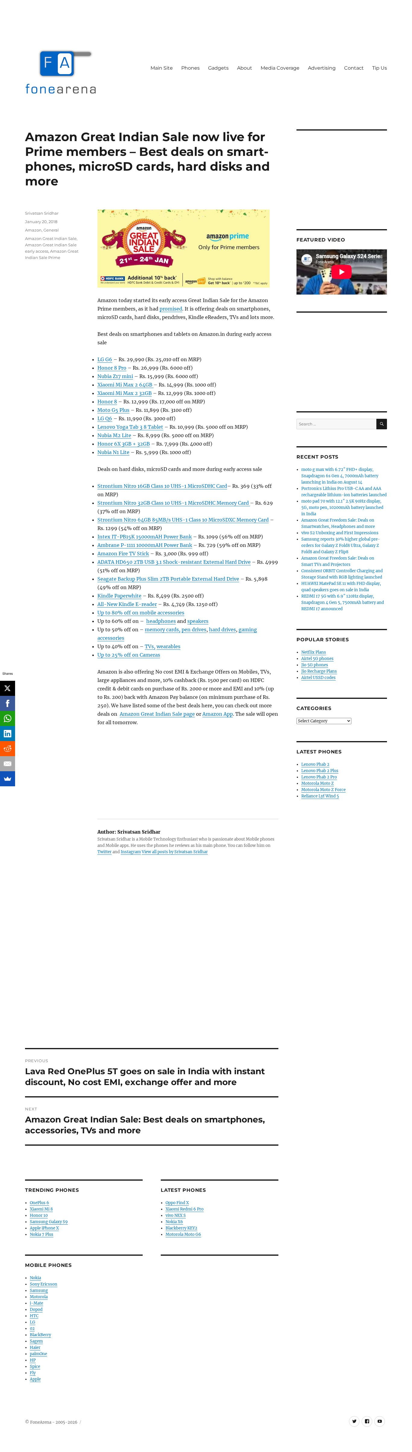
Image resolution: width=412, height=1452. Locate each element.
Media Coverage (280, 68)
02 (32, 1328)
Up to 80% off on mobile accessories (140, 613)
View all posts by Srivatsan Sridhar (175, 851)
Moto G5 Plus (113, 410)
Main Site (162, 68)
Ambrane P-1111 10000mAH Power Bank (144, 545)
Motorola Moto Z (317, 783)
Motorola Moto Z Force (323, 789)
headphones (161, 621)
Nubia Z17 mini (115, 376)
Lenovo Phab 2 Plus (319, 770)
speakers (197, 621)
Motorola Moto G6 (183, 1234)
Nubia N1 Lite (113, 452)
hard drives (222, 630)
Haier (35, 1347)
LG (32, 1322)
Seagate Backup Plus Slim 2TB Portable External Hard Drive (168, 579)
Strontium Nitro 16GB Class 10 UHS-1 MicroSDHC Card (162, 486)
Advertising (322, 68)
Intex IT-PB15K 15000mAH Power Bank (144, 537)
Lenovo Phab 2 (315, 764)
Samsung (39, 1290)
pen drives (194, 630)
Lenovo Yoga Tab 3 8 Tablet (130, 427)
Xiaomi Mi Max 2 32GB (124, 393)
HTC (34, 1315)
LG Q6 (104, 418)
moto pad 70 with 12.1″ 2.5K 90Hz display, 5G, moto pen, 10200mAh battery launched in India (342, 507)
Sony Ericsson (43, 1284)
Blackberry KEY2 (181, 1228)
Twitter (104, 851)
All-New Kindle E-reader (127, 604)
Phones (190, 68)
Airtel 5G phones (317, 658)
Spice (35, 1366)
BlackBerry (40, 1334)
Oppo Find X (177, 1202)
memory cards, (162, 630)
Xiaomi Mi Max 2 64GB (125, 385)
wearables (168, 646)
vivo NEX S (176, 1215)
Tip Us (379, 68)
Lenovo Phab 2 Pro (319, 777)
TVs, (150, 646)
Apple (35, 1379)
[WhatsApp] (7, 718)
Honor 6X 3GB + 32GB (123, 444)
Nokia (35, 1277)
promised (171, 309)
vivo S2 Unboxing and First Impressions (340, 532)
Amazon (33, 230)
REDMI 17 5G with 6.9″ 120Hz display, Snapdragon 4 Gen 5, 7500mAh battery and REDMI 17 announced (342, 602)
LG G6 (104, 359)
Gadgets (218, 68)
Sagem (36, 1341)
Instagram (131, 851)
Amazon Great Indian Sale (51, 238)
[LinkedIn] (7, 733)
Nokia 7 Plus (41, 1234)
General (51, 230)
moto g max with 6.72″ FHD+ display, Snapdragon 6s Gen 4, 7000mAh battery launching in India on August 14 (339, 476)
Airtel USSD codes (318, 677)
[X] (7, 688)
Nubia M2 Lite (114, 435)
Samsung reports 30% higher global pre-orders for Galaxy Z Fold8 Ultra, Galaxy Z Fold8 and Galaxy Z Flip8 (340, 545)
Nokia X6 (174, 1221)
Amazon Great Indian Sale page (157, 714)
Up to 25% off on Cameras (128, 655)
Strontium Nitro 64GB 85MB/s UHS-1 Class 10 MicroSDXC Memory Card (183, 520)
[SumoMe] (7, 778)
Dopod (36, 1309)
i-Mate (36, 1303)
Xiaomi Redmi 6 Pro (185, 1209)
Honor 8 (107, 402)
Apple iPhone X (44, 1228)
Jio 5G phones (314, 665)
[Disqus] (151, 964)
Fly (33, 1372)
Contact (354, 68)
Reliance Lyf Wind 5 (320, 796)
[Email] (7, 763)
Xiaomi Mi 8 (41, 1209)
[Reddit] (7, 748)
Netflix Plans (313, 652)
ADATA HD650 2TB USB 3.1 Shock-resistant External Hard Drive (174, 562)
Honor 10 (39, 1215)
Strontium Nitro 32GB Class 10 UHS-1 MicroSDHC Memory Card (173, 503)
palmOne (38, 1353)
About (244, 68)
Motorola (39, 1296)
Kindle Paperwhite (119, 596)
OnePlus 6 (39, 1202)
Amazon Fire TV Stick (123, 554)
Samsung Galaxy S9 (49, 1221)
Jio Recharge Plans (319, 671)
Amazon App (217, 714)
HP (33, 1360)
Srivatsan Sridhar (42, 213)
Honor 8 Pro (111, 368)
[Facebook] (7, 703)
